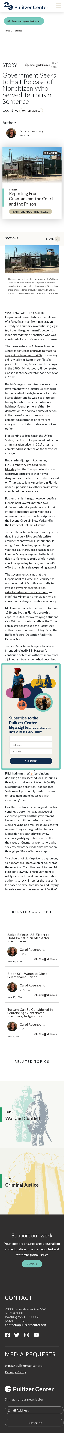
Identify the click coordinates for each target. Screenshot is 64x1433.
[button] (31, 723)
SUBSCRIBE (31, 761)
